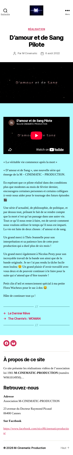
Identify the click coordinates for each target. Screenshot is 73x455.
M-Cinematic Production (30, 448)
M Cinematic (29, 53)
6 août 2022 (52, 53)
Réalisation (36, 29)
